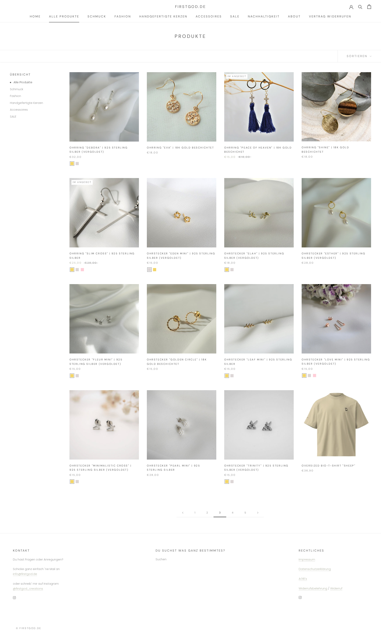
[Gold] (72, 163)
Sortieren (358, 56)
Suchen (161, 559)
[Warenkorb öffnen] (369, 6)
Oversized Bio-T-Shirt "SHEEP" (328, 465)
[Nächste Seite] (258, 512)
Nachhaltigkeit (264, 16)
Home (35, 16)
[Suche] (360, 7)
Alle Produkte (64, 16)
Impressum (307, 559)
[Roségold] (82, 269)
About (294, 16)
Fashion (122, 16)
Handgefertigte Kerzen (163, 16)
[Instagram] (14, 597)
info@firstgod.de (25, 574)
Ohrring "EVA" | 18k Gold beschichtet (180, 147)
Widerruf (336, 588)
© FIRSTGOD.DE (28, 628)
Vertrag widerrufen (330, 16)
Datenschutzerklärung (315, 569)
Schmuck (97, 16)
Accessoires (209, 16)
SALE (235, 16)
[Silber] (77, 163)
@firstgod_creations (28, 588)
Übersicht (20, 75)
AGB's (303, 579)
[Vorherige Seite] (183, 512)
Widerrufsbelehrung (313, 588)
